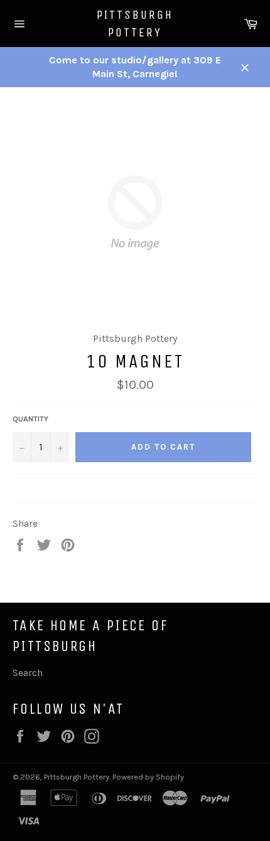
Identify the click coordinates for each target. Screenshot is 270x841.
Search (28, 673)
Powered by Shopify (148, 776)
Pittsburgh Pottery (135, 24)
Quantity (30, 419)
